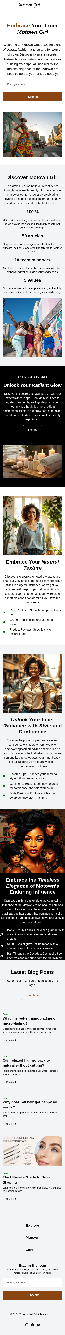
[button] (46, 5)
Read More (8, 1040)
